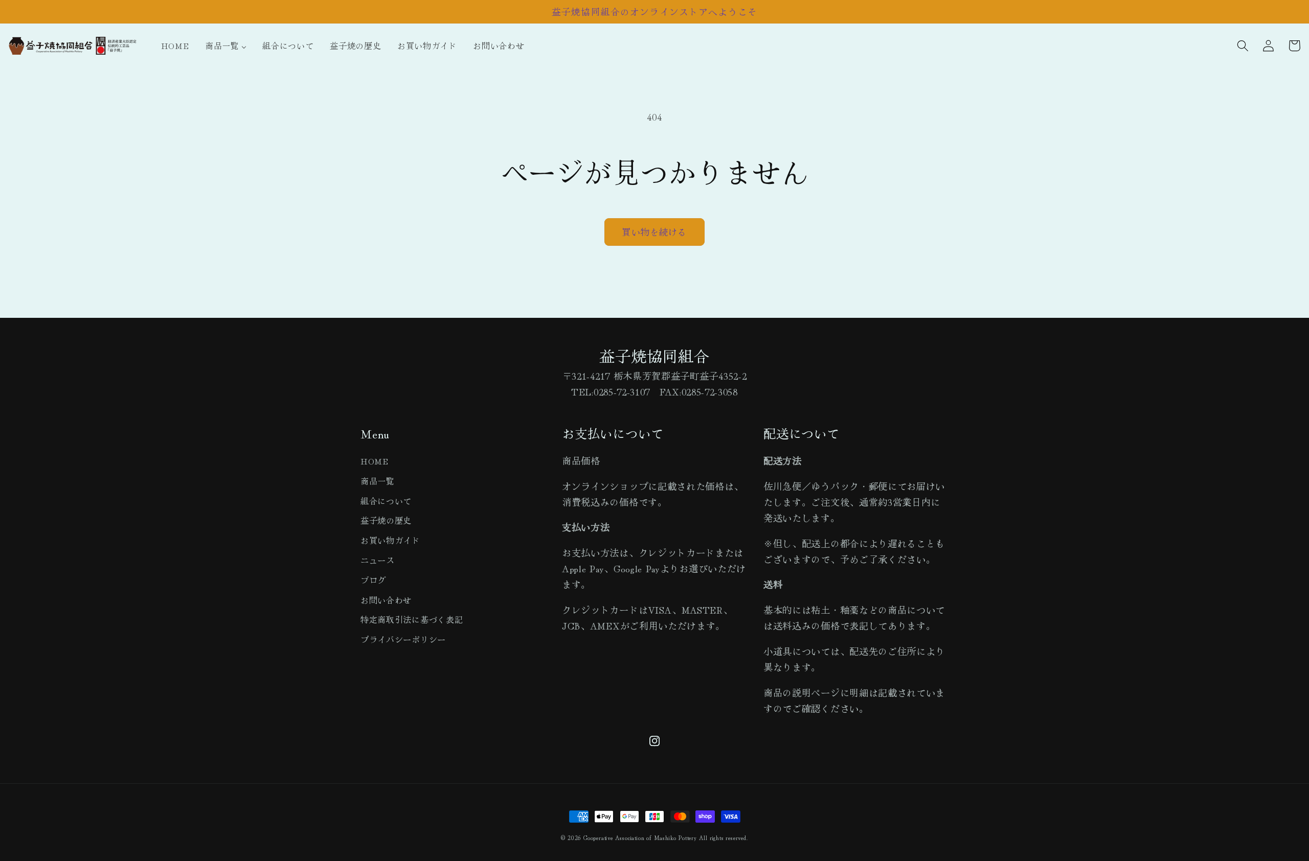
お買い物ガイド (390, 540)
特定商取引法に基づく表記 (411, 619)
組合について (386, 501)
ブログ (373, 580)
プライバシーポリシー (403, 639)
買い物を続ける (654, 231)
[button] (1243, 46)
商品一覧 (377, 481)
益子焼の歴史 (386, 520)
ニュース (377, 560)
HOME (374, 461)
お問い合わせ (386, 600)
